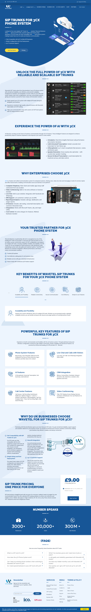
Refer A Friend (70, 590)
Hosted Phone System (52, 588)
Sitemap (61, 601)
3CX (29, 31)
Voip (21, 7)
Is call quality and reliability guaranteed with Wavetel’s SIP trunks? (66, 558)
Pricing (23, 50)
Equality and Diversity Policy (72, 601)
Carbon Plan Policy (71, 593)
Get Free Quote (12, 50)
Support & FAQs (82, 1)
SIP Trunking (49, 591)
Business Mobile (41, 7)
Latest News (62, 599)
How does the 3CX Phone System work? (19, 557)
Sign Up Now (73, 498)
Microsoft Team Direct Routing (52, 586)
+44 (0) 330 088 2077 (12, 1)
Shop (68, 7)
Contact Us (61, 587)
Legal (68, 587)
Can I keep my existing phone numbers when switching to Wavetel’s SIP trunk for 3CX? (25, 562)
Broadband (49, 594)
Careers (61, 590)
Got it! (84, 609)
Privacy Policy (70, 585)
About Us (61, 585)
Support (61, 593)
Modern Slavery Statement (71, 597)
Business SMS (51, 7)
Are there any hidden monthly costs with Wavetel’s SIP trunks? (65, 562)
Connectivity (30, 7)
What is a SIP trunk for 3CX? (15, 553)
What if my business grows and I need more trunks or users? (65, 553)
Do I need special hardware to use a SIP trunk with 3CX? (24, 566)
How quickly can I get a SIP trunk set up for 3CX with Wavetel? (65, 566)
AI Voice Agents (60, 7)
